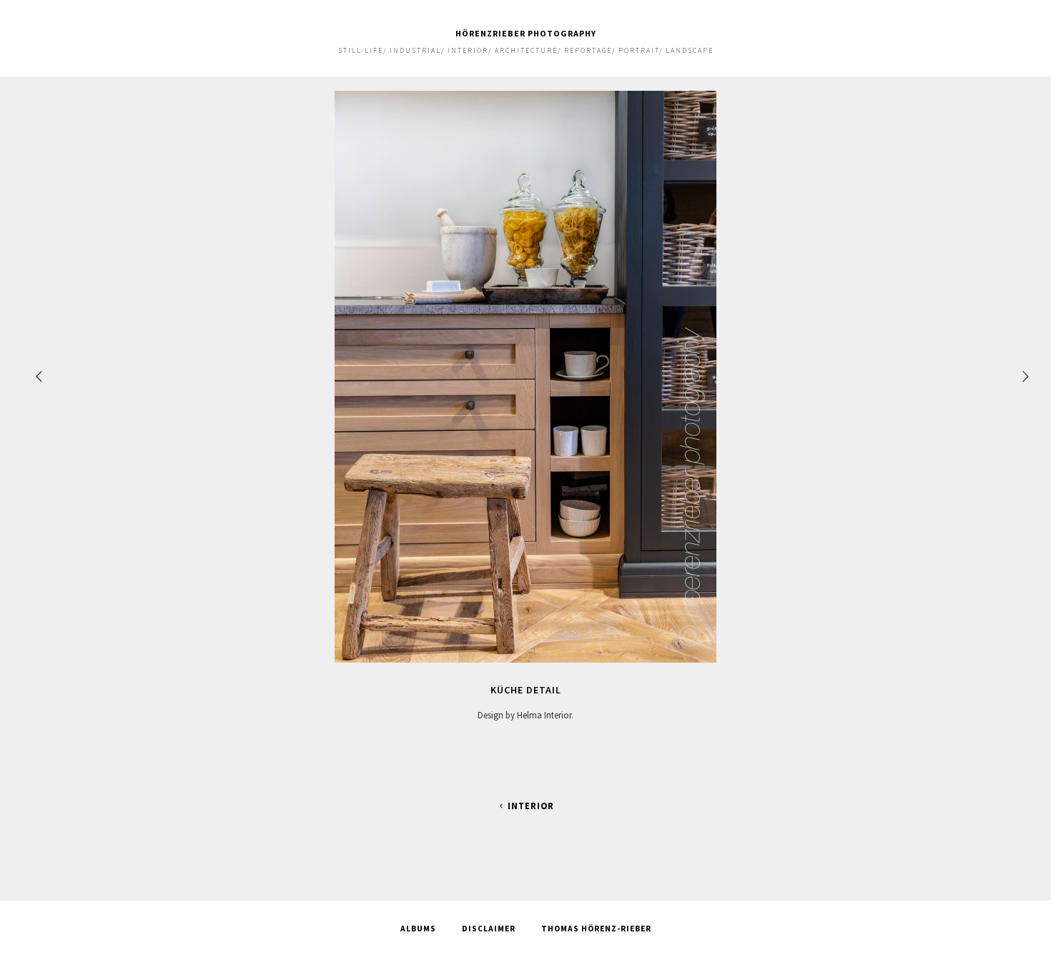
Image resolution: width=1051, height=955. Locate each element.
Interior (531, 806)
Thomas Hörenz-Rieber (596, 929)
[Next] (1027, 376)
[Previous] (40, 376)
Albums (418, 929)
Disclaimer (488, 929)
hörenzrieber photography (525, 33)
